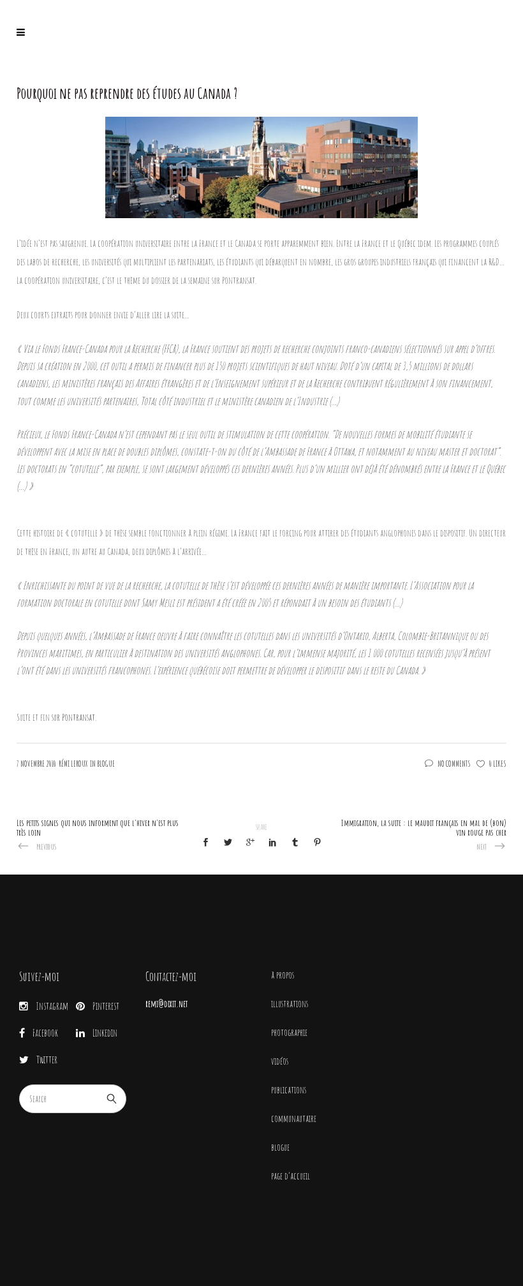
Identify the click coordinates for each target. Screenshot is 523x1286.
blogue (280, 1147)
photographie (289, 1032)
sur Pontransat (73, 717)
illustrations (289, 1004)
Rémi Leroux (73, 763)
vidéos (279, 1061)
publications (288, 1090)
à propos (282, 975)
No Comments (454, 763)
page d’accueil (290, 1176)
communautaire (293, 1118)
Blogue (106, 763)
